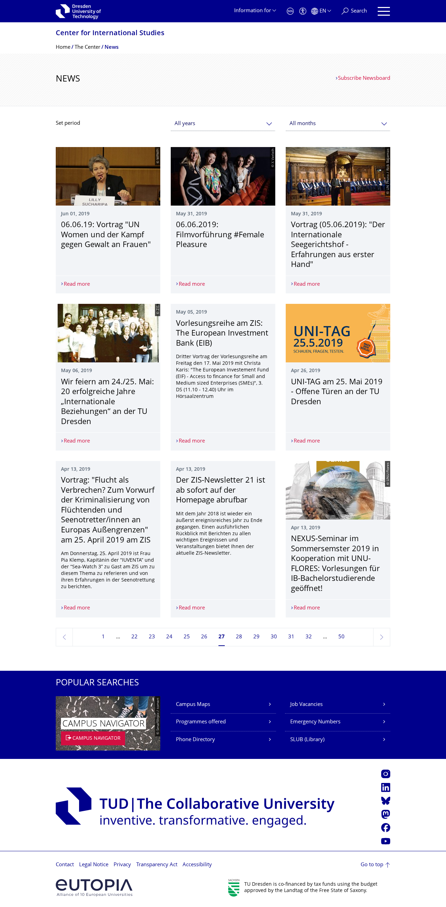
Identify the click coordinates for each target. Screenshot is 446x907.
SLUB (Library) (307, 740)
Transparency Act (156, 865)
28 (239, 637)
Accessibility (197, 865)
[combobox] (223, 124)
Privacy (122, 865)
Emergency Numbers (315, 722)
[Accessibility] (303, 11)
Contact (65, 865)
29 (256, 637)
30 (274, 637)
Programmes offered (201, 722)
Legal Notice (93, 865)
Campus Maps (193, 704)
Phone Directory (195, 740)
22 (134, 637)
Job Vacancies (306, 704)
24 (169, 637)
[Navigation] (383, 11)
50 (341, 637)
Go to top (372, 865)
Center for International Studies (110, 33)
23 (152, 637)
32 (309, 637)
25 (187, 637)
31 (291, 637)
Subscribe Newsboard (364, 78)
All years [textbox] (185, 123)
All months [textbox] (303, 123)
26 (204, 637)
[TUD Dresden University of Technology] (78, 11)
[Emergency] (290, 11)
